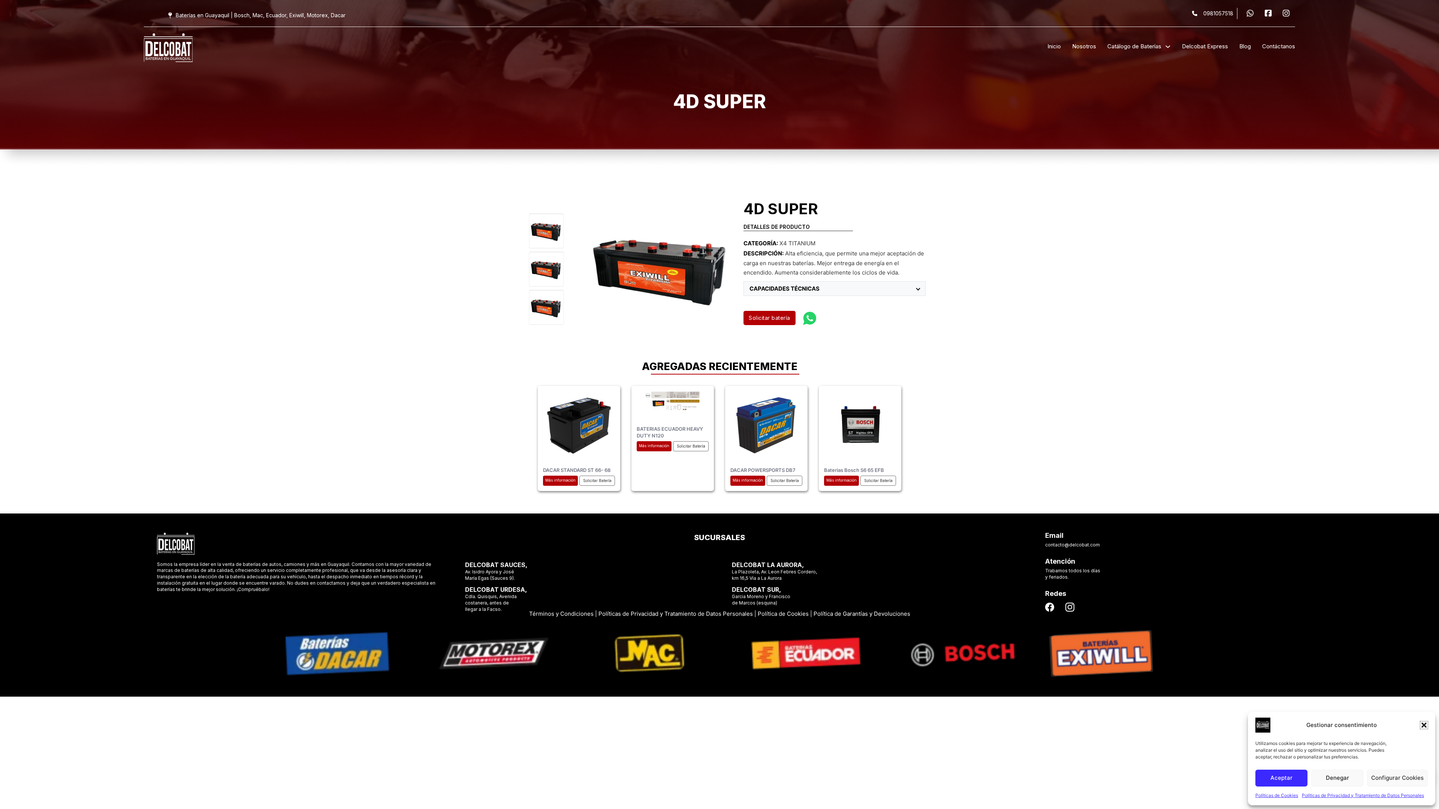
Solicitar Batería (597, 480)
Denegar (1337, 777)
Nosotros (1084, 46)
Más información (560, 480)
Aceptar (1281, 777)
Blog (1245, 46)
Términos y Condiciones (561, 613)
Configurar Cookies (1397, 777)
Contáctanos (1278, 46)
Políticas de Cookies (1276, 795)
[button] (1424, 725)
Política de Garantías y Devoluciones (862, 613)
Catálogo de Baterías (1134, 46)
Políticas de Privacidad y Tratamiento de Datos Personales (1363, 795)
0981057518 (1218, 13)
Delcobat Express (1205, 46)
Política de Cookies (783, 613)
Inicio (1054, 46)
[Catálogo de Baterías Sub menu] (1168, 46)
